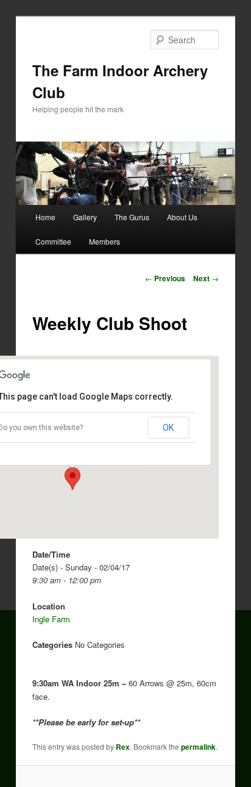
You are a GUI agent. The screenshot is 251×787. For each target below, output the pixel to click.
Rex (123, 746)
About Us (182, 217)
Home (45, 217)
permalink (198, 746)
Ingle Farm (51, 619)
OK (168, 428)
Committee (53, 241)
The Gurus (132, 217)
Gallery (85, 217)
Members (104, 241)
